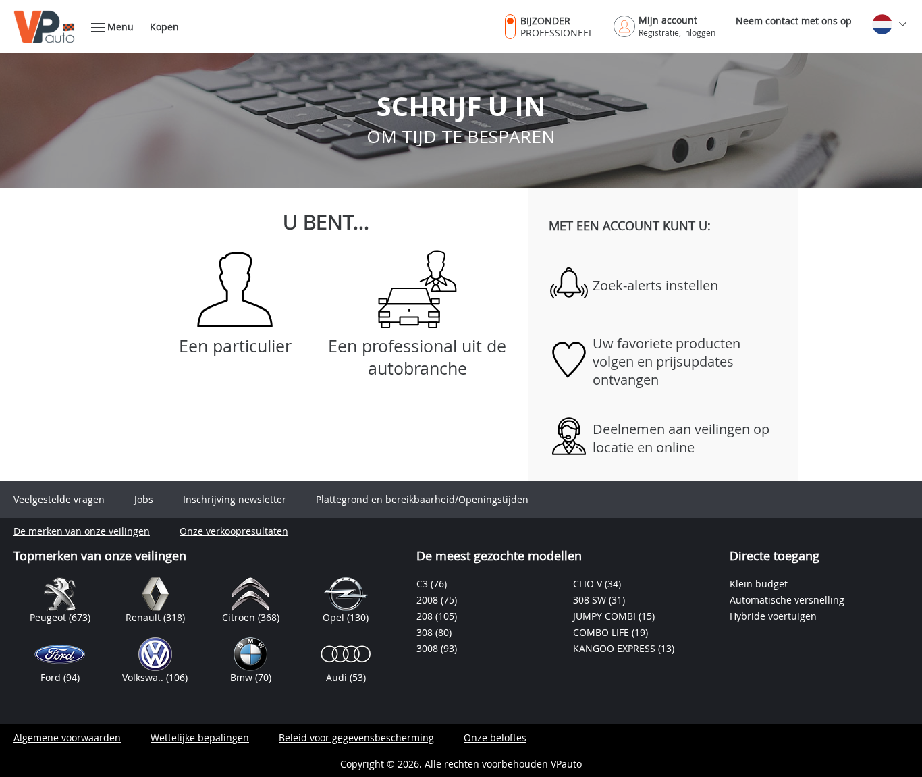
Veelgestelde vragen (59, 499)
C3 (423, 583)
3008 (428, 648)
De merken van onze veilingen (81, 531)
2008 (428, 599)
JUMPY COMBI (606, 616)
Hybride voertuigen (773, 616)
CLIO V (589, 583)
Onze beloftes (495, 737)
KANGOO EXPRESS (615, 648)
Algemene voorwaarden (67, 737)
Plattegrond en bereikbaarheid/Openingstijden (422, 499)
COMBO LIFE (602, 632)
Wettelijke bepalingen (200, 737)
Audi (338, 677)
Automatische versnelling (787, 599)
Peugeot (49, 617)
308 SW (591, 599)
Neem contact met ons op (794, 20)
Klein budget (759, 583)
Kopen (164, 26)
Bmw (242, 677)
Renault (144, 617)
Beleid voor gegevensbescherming (356, 737)
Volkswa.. (144, 677)
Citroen (240, 617)
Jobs (143, 499)
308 (425, 632)
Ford (51, 677)
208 (425, 616)
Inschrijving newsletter (234, 499)
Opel (335, 617)
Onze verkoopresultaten (234, 531)
